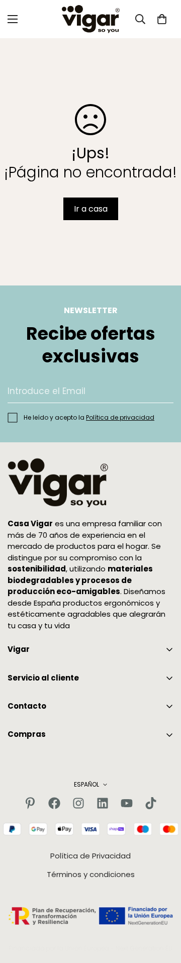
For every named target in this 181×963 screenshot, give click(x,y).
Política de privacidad (120, 417)
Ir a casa (91, 209)
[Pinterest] (30, 803)
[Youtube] (127, 803)
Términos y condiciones (91, 874)
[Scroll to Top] (163, 910)
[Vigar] (91, 19)
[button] (161, 19)
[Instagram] (78, 803)
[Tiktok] (151, 803)
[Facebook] (54, 803)
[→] (161, 391)
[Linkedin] (103, 803)
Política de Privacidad (90, 855)
